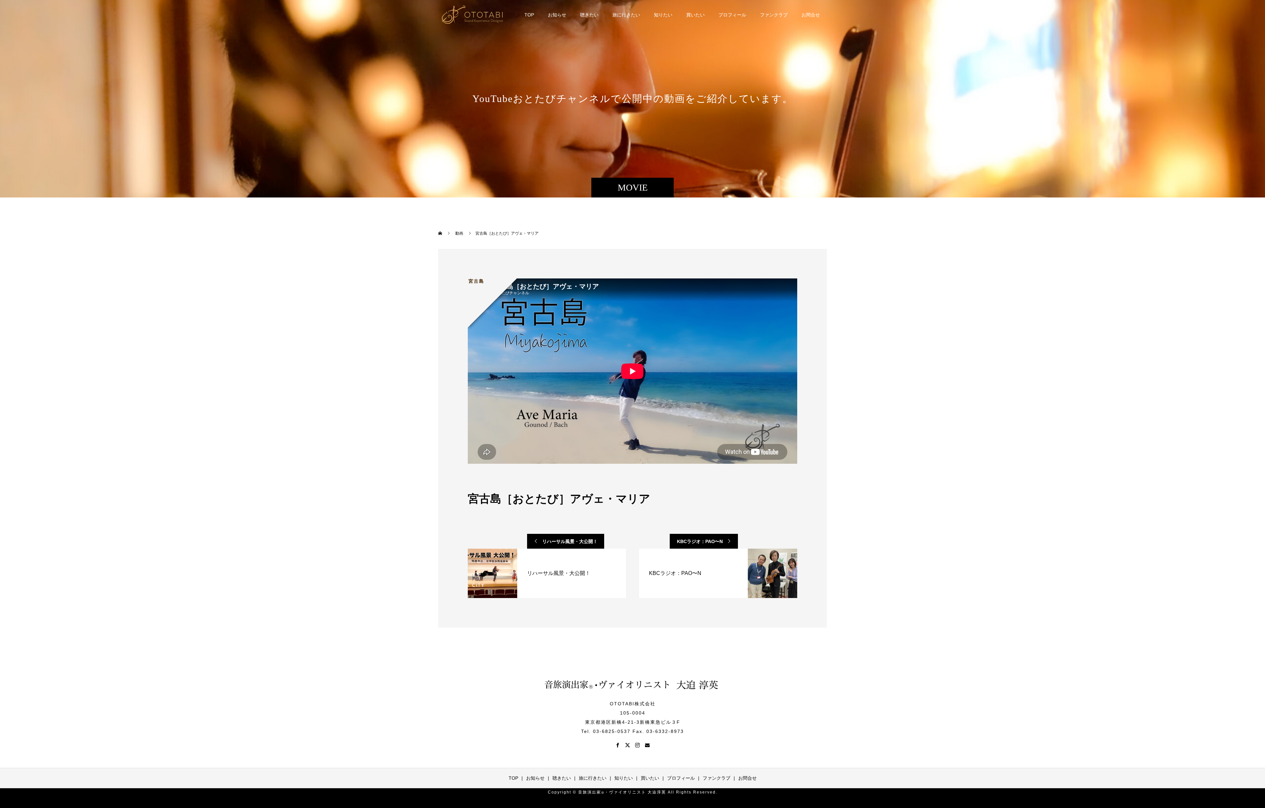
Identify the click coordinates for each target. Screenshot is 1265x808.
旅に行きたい (626, 14)
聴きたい (589, 14)
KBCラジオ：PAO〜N (700, 541)
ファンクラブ (774, 14)
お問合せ (810, 14)
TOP (529, 14)
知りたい (663, 14)
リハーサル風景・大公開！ (570, 541)
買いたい (695, 14)
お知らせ (557, 14)
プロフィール (732, 14)
